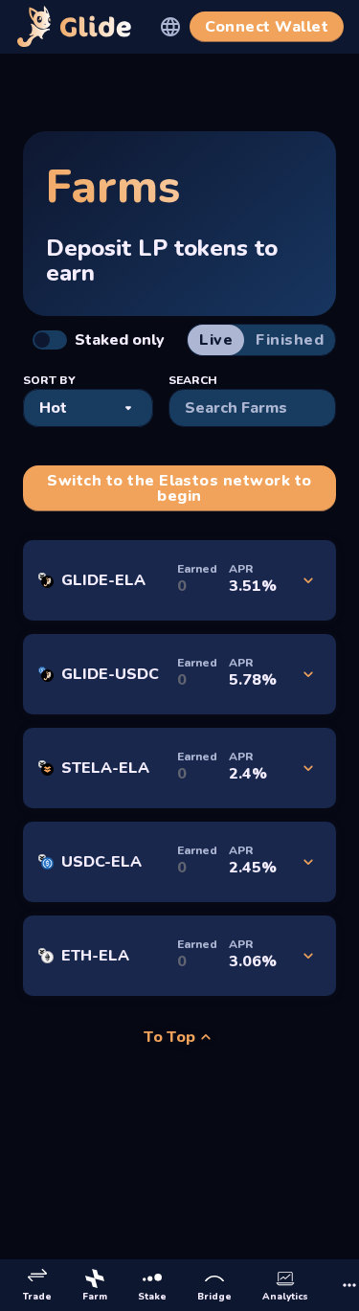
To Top (170, 1037)
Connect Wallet (266, 26)
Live (216, 339)
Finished (290, 339)
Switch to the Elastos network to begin (179, 488)
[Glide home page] (74, 26)
